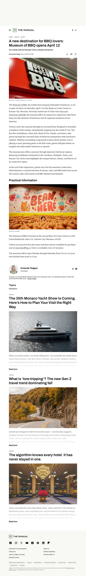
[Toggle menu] (10, 30)
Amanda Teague (15, 54)
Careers (29, 562)
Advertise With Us (49, 555)
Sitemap (22, 565)
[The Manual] (23, 30)
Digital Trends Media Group (17, 562)
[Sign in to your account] (72, 30)
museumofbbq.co (23, 248)
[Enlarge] (74, 187)
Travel (11, 295)
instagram (73, 269)
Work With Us (38, 562)
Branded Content (14, 557)
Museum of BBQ (20, 105)
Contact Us (12, 552)
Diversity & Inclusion (50, 562)
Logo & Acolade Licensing (16, 555)
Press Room (13, 565)
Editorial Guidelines (49, 552)
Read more (13, 369)
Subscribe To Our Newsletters (18, 549)
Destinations (13, 288)
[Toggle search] (75, 30)
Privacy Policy (72, 562)
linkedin (76, 269)
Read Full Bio (32, 279)
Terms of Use (62, 562)
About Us (46, 549)
